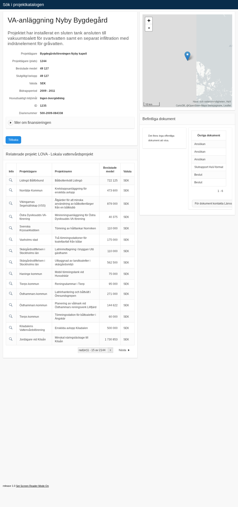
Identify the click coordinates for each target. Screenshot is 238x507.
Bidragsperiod (28, 90)
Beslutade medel (26, 68)
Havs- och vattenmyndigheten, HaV (212, 101)
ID (35, 105)
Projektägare (29, 53)
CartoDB (180, 105)
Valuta (33, 83)
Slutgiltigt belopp (26, 76)
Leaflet (227, 105)
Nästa (123, 350)
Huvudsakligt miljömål (23, 98)
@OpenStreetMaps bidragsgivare (204, 105)
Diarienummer (28, 113)
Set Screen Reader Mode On (32, 485)
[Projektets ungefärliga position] (187, 56)
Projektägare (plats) (24, 61)
